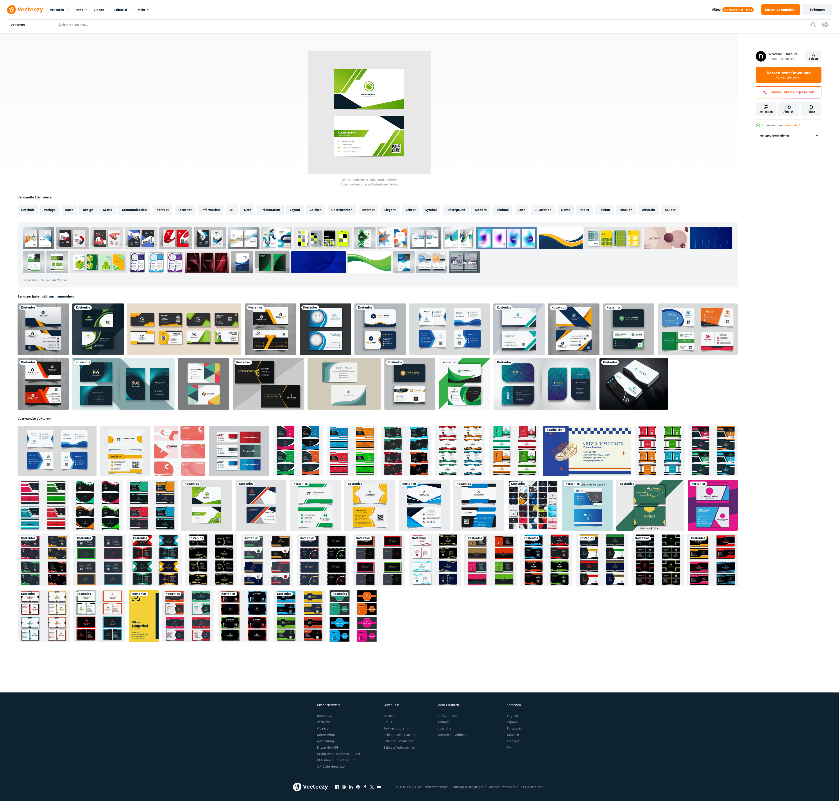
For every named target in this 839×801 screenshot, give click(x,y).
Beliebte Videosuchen (399, 747)
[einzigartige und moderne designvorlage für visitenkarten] (460, 451)
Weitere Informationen (774, 135)
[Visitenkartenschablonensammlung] (698, 329)
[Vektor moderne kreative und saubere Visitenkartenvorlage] (206, 505)
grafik (107, 210)
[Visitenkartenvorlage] (184, 329)
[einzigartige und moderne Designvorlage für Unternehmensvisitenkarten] (155, 560)
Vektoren (57, 10)
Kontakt (443, 722)
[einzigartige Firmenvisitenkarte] (379, 560)
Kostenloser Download (789, 74)
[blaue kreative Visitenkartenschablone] (449, 329)
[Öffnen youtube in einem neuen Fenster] (379, 787)
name (565, 210)
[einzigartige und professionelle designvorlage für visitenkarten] (298, 451)
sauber (670, 210)
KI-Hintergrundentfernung (336, 760)
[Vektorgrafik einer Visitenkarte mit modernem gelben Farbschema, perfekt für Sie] (369, 505)
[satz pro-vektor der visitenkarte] (179, 451)
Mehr (141, 10)
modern (481, 210)
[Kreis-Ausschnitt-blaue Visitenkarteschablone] (325, 329)
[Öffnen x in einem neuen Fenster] (372, 787)
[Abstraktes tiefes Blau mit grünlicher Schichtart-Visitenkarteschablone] (123, 384)
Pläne (716, 9)
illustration (543, 210)
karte (69, 210)
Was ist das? (792, 125)
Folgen (813, 59)
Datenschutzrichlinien (501, 787)
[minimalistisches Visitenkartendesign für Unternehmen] (211, 560)
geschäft (27, 210)
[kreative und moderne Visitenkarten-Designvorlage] (352, 451)
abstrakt (648, 210)
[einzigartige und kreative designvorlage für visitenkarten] (514, 451)
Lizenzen (389, 716)
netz (247, 210)
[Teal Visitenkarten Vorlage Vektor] (344, 384)
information (210, 210)
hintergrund (455, 210)
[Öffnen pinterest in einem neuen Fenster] (358, 787)
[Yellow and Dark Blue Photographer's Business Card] (144, 616)
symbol (431, 210)
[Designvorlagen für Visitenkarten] (380, 329)
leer (521, 210)
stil (231, 210)
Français (513, 741)
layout (295, 210)
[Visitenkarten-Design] (239, 451)
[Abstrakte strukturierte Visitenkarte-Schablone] (545, 384)
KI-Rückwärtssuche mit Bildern (339, 754)
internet (368, 210)
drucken (626, 210)
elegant (390, 210)
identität (185, 210)
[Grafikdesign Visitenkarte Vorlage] (203, 384)
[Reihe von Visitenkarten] (533, 505)
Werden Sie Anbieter (452, 735)
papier (584, 210)
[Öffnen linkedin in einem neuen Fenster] (351, 787)
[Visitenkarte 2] (713, 505)
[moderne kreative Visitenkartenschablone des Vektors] (261, 505)
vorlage (49, 210)
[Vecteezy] (25, 9)
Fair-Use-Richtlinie (531, 787)
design (88, 210)
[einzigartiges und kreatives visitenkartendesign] (44, 560)
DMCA (387, 722)
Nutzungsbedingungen (468, 787)
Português (514, 728)
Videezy (322, 728)
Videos (99, 10)
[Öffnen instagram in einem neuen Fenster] (344, 787)
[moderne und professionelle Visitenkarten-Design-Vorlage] (406, 451)
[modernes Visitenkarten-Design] (519, 329)
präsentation (270, 210)
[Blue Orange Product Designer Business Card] (587, 451)
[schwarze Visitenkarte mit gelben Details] (268, 384)
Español (513, 722)
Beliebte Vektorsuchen (399, 735)
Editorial (120, 10)
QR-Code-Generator (331, 766)
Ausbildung (325, 741)
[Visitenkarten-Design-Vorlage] (628, 329)
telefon (604, 210)
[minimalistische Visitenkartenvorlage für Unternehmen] (546, 560)
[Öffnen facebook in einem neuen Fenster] (337, 787)
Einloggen (817, 9)
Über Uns (444, 728)
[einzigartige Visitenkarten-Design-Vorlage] (99, 560)
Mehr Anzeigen (464, 262)
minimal (502, 210)
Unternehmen (327, 735)
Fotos (79, 10)
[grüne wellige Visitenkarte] (464, 384)
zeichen (316, 210)
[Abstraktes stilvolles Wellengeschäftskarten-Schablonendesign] (43, 329)
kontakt (162, 210)
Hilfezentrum (447, 716)
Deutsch (513, 735)
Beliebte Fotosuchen (398, 741)
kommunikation (134, 210)
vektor (410, 210)
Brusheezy (324, 716)
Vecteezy (323, 722)
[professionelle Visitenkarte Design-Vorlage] (98, 329)
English (512, 716)
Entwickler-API (327, 747)
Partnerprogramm (396, 728)
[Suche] (813, 24)
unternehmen (341, 210)
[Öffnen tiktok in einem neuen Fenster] (365, 787)
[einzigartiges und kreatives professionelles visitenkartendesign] (44, 616)
